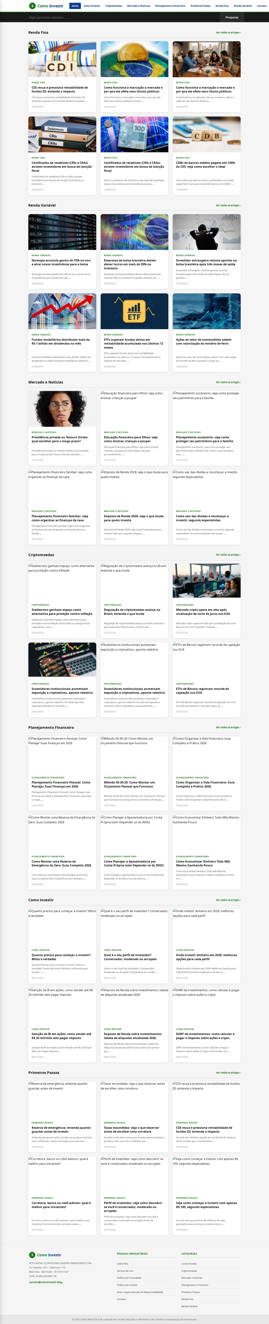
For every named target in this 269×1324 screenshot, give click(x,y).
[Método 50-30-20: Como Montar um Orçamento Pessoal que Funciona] (135, 773)
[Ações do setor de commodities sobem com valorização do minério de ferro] (207, 332)
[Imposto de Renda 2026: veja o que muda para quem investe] (135, 507)
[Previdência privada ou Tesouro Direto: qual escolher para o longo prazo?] (62, 428)
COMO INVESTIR (40, 950)
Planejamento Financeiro (170, 6)
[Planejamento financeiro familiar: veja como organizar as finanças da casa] (62, 507)
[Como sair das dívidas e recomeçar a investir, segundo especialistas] (207, 507)
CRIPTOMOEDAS (40, 604)
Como (49, 1255)
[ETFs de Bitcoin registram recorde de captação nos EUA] (207, 680)
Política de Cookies (127, 1285)
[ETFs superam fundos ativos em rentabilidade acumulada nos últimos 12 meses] (135, 332)
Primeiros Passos (200, 6)
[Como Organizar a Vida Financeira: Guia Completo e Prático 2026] (207, 773)
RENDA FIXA (38, 82)
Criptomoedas (113, 6)
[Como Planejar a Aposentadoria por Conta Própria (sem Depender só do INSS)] (135, 852)
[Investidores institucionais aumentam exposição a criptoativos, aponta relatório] (62, 680)
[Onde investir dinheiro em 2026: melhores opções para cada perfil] (207, 946)
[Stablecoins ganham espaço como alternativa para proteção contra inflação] (62, 601)
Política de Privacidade (129, 1277)
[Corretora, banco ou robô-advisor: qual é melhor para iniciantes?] (62, 1196)
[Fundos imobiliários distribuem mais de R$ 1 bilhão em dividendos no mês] (62, 332)
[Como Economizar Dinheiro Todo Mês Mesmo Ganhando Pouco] (207, 852)
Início (75, 6)
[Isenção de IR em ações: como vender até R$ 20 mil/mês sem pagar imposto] (62, 1025)
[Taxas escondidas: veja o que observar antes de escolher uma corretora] (135, 1116)
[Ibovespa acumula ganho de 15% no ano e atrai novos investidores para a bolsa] (62, 251)
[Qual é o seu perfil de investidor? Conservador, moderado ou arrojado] (135, 946)
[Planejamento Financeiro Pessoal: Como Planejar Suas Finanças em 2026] (62, 773)
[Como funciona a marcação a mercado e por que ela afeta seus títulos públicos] (135, 76)
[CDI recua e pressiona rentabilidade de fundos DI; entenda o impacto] (62, 76)
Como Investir (92, 6)
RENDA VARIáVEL (41, 255)
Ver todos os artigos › (228, 32)
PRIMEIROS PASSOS (42, 1122)
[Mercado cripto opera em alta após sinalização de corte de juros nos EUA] (207, 601)
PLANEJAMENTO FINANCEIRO (48, 777)
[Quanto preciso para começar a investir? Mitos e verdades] (62, 946)
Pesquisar (232, 17)
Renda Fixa (222, 6)
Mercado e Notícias (138, 6)
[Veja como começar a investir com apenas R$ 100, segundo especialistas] (207, 1196)
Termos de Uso (125, 1270)
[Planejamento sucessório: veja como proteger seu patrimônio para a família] (207, 428)
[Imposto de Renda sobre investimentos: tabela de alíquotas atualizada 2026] (135, 1025)
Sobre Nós (122, 1263)
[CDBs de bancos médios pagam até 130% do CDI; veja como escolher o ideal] (207, 156)
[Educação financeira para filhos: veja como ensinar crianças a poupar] (135, 428)
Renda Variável (243, 6)
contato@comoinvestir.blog (45, 1282)
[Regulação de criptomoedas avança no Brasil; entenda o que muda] (135, 601)
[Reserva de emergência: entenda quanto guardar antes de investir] (62, 1116)
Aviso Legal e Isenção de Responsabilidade (140, 1292)
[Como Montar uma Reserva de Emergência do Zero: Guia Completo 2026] (62, 852)
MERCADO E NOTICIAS (44, 432)
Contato (262, 6)
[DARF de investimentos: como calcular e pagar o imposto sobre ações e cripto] (207, 1025)
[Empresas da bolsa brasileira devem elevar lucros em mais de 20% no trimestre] (135, 251)
